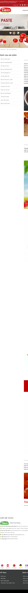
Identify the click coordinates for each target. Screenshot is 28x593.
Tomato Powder (5, 96)
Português (14, 567)
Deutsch (21, 567)
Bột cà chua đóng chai (6, 69)
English (2, 567)
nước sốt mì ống (5, 100)
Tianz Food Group (15, 523)
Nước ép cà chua (5, 89)
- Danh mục (3, 576)
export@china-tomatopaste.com (9, 1)
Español (8, 567)
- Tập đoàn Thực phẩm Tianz (7, 583)
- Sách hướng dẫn (4, 580)
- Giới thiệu (2, 578)
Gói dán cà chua (5, 65)
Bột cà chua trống (5, 59)
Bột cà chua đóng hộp (6, 62)
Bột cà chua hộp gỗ (6, 93)
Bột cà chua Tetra (5, 103)
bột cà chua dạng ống (11, 49)
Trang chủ (2, 49)
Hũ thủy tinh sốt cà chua (7, 83)
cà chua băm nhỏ (5, 76)
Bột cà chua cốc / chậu (6, 79)
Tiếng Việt (15, 5)
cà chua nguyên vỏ (5, 72)
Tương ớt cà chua (5, 86)
